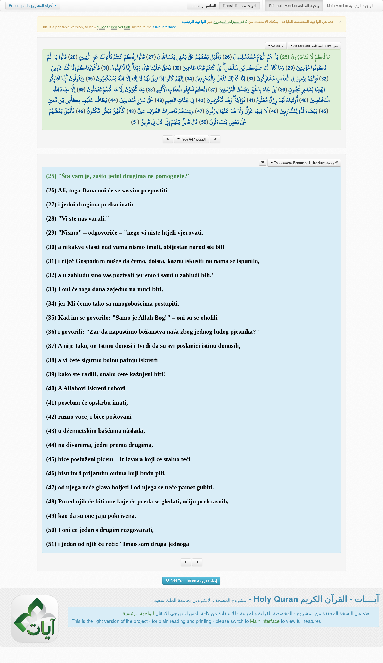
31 (105, 68)
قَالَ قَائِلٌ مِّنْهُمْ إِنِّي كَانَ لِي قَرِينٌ (169, 122)
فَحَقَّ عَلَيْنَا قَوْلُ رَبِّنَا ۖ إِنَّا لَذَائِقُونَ (140, 68)
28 (73, 57)
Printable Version (294, 5)
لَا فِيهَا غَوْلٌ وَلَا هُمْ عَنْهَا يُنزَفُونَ (237, 111)
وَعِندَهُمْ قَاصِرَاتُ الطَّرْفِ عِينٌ (165, 111)
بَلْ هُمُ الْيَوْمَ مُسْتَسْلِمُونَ (256, 57)
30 (177, 68)
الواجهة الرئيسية (194, 21)
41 (251, 100)
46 (273, 111)
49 (80, 111)
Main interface (164, 26)
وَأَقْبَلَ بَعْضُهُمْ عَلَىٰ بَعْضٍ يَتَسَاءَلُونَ (189, 57)
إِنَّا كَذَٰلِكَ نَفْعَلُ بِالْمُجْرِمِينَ (220, 78)
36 (282, 89)
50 (203, 122)
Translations (240, 5)
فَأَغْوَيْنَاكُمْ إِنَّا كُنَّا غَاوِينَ (75, 68)
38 (150, 89)
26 (227, 57)
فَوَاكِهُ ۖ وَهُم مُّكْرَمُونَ (226, 100)
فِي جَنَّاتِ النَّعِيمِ (179, 100)
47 (199, 111)
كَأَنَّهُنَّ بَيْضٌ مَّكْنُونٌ (106, 111)
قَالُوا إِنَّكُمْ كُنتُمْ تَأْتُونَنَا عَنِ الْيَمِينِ (112, 57)
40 (303, 100)
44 (113, 100)
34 (189, 78)
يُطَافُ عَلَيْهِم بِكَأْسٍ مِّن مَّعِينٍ (77, 100)
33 (251, 78)
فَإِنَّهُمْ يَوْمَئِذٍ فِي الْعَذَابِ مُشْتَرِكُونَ (287, 78)
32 (323, 78)
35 (90, 78)
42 (200, 100)
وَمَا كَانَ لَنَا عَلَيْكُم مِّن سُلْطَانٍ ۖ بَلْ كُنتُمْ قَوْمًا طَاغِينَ (233, 68)
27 (151, 57)
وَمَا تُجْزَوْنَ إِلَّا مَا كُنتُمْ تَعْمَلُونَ (116, 89)
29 (290, 68)
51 (135, 122)
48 (131, 111)
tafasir (203, 5)
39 (81, 89)
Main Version (350, 5)
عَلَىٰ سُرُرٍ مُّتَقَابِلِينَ (136, 100)
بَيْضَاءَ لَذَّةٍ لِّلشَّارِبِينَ (298, 111)
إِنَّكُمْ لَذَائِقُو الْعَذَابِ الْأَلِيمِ (181, 89)
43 (159, 100)
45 (323, 111)
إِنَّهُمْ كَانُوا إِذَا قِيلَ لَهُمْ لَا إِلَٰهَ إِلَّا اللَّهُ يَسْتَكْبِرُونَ (139, 78)
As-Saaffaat (315, 45)
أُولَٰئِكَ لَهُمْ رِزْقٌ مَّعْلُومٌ (277, 100)
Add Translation (193, 580)
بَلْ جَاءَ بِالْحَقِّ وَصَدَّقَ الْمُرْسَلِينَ (248, 89)
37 (212, 89)
